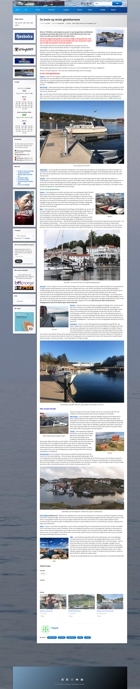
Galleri (90, 10)
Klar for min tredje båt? (24, 185)
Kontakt (102, 10)
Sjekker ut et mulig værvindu (105, 611)
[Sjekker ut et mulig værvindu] (110, 601)
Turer (95, 23)
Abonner (18, 261)
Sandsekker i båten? (23, 178)
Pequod (69, 23)
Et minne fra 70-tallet (23, 179)
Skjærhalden (43, 170)
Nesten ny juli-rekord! (46, 611)
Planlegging (90, 23)
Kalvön (42, 526)
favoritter (61, 637)
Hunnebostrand (44, 454)
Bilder (73, 23)
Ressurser (51, 10)
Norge (80, 637)
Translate (27, 238)
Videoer (79, 10)
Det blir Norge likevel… (74, 611)
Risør (41, 209)
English (113, 10)
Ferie (85, 23)
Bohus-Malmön (44, 515)
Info (26, 10)
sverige (87, 637)
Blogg (77, 23)
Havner (38, 10)
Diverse (81, 23)
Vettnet (72, 431)
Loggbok (66, 10)
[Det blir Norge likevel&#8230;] (81, 601)
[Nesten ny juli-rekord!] (53, 601)
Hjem (17, 10)
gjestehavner (71, 637)
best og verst (52, 637)
